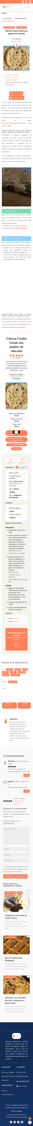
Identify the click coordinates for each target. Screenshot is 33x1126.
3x (23, 467)
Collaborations (22, 1076)
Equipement (22, 463)
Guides (4, 1090)
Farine (18, 669)
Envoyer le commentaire (15, 876)
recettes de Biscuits (20, 228)
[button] (11, 355)
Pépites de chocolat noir (15, 496)
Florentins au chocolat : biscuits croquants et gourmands (15, 1000)
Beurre (16, 489)
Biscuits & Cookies (9, 27)
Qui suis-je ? (21, 1072)
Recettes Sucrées (11, 77)
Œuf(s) (12, 492)
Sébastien (18, 39)
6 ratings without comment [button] (19, 801)
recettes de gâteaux (20, 226)
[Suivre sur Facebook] (23, 2)
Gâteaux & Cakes (21, 27)
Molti (20, 1111)
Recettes (15, 75)
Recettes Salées (8, 1072)
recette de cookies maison (17, 161)
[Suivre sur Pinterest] (30, 2)
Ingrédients (10, 463)
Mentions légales (12, 1114)
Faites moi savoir (13, 637)
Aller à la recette (17, 93)
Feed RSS (24, 1117)
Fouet (12, 511)
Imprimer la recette (17, 97)
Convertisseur (7, 1094)
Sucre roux (18, 481)
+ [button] (19, 432)
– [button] (13, 432)
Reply (26, 775)
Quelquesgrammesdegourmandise (14, 123)
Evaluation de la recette (11, 821)
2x (20, 467)
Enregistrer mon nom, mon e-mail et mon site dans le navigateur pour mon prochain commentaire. (15, 869)
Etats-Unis (13, 681)
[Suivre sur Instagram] (26, 2)
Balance (13, 517)
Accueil (8, 75)
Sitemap (17, 1117)
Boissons (5, 1080)
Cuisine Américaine (19, 444)
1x (17, 467)
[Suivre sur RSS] (22, 1122)
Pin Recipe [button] (16, 378)
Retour (4, 13)
